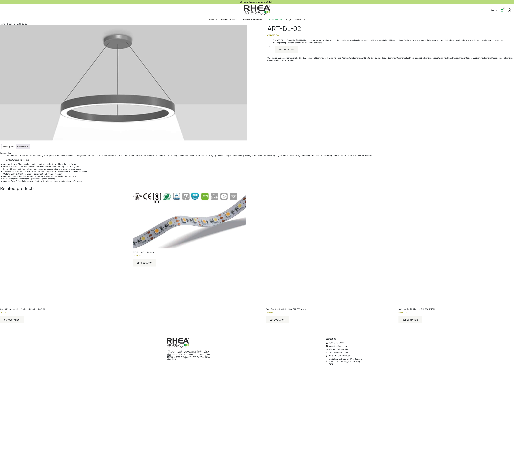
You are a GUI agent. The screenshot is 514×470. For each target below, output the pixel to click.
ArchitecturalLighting (351, 58)
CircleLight (375, 58)
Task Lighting (330, 58)
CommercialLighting (405, 58)
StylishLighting (287, 60)
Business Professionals (252, 19)
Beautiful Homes (228, 19)
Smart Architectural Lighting (311, 58)
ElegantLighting (439, 58)
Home (2, 24)
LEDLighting (478, 58)
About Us (213, 19)
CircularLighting (388, 58)
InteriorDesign (465, 58)
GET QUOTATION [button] (12, 320)
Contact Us (300, 19)
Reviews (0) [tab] (22, 146)
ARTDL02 (365, 58)
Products (11, 24)
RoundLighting (273, 60)
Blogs (288, 19)
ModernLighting (505, 58)
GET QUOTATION (286, 49)
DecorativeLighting (423, 58)
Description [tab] (8, 146)
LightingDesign (490, 58)
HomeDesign (452, 58)
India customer (275, 19)
